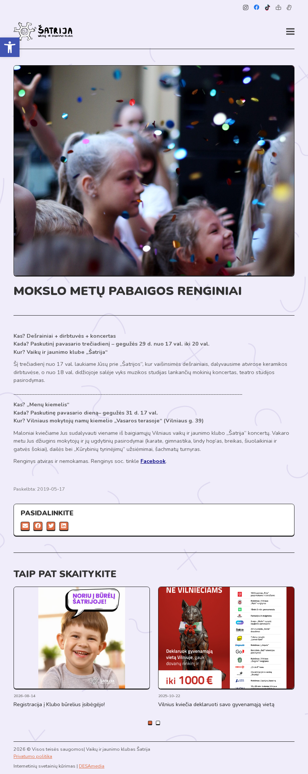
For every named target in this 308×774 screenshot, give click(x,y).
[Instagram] (245, 7)
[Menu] (290, 31)
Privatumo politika (33, 756)
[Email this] (25, 526)
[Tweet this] (51, 526)
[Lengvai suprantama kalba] (278, 7)
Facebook (153, 461)
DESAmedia (91, 766)
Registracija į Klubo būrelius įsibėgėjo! (59, 704)
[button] (10, 47)
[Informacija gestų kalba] (289, 7)
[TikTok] (267, 7)
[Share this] (37, 526)
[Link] (43, 31)
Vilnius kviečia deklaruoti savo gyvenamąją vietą (216, 704)
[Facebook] (256, 7)
